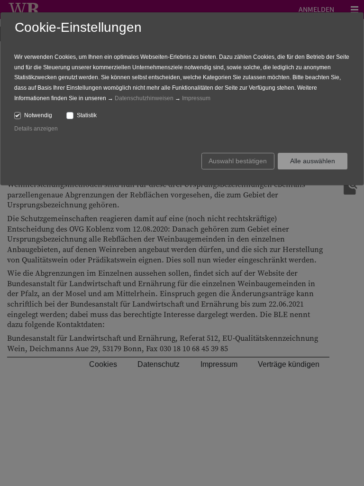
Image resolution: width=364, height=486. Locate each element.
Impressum (196, 98)
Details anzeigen (36, 128)
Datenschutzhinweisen (144, 98)
